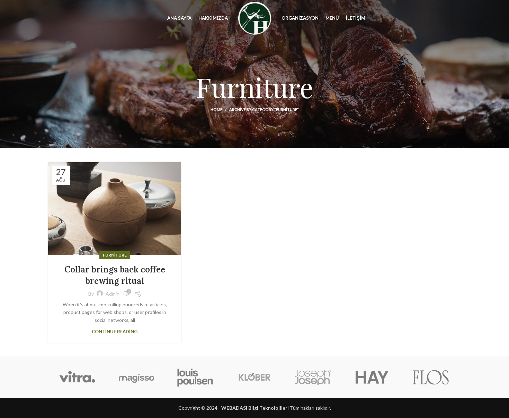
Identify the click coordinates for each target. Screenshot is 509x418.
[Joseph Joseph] (313, 377)
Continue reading (114, 331)
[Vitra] (77, 377)
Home (216, 109)
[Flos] (430, 377)
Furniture (115, 255)
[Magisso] (136, 377)
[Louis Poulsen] (195, 377)
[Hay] (371, 377)
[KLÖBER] (254, 377)
